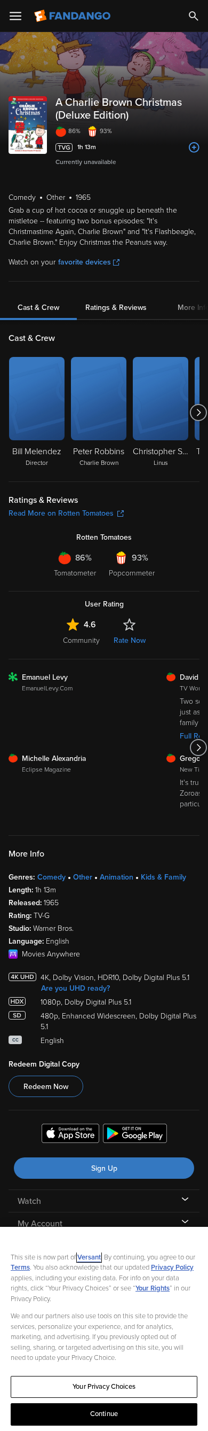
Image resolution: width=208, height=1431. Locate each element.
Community (81, 640)
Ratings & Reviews (116, 307)
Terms (20, 1267)
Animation (116, 877)
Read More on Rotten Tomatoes (61, 513)
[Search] (194, 16)
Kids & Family (163, 877)
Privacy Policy (172, 1267)
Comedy (51, 877)
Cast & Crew (38, 307)
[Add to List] (194, 147)
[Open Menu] (15, 16)
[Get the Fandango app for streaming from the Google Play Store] (134, 1135)
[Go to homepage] (73, 16)
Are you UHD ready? (75, 988)
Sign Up (104, 1168)
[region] (104, 1329)
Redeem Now (45, 1086)
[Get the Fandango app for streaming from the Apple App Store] (70, 1135)
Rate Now (130, 640)
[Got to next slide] (198, 412)
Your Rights (152, 1288)
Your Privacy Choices (104, 1386)
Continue (104, 1414)
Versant (89, 1257)
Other (82, 877)
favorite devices (84, 262)
